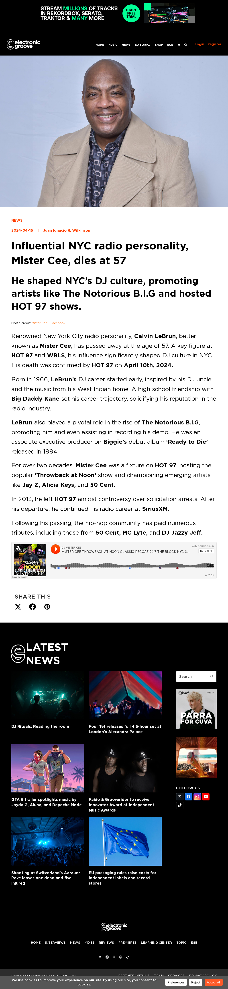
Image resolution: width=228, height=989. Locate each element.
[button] (185, 44)
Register (214, 44)
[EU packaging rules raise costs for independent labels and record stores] (125, 841)
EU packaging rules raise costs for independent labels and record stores (122, 878)
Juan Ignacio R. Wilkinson (66, 230)
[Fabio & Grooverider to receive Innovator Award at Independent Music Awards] (125, 768)
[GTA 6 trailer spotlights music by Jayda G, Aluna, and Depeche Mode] (47, 768)
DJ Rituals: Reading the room (40, 726)
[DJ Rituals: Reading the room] (47, 695)
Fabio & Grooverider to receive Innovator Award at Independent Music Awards (121, 804)
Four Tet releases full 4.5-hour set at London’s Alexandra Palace (125, 729)
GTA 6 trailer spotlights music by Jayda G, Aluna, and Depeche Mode (46, 802)
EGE (194, 943)
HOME (36, 943)
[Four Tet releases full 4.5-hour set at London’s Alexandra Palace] (125, 695)
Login (199, 44)
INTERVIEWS (55, 943)
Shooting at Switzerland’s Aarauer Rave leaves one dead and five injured (45, 878)
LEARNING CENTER (156, 943)
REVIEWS (106, 943)
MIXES (89, 943)
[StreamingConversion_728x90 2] (114, 22)
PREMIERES (127, 943)
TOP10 (181, 943)
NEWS (16, 220)
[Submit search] (212, 676)
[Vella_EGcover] (196, 776)
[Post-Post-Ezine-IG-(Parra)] (196, 728)
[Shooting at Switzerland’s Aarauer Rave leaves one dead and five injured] (47, 841)
